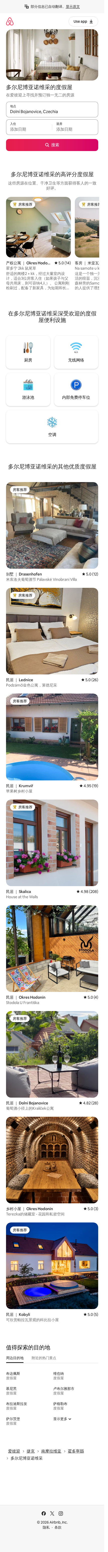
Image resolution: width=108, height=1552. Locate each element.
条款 (58, 1527)
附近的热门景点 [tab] (44, 1358)
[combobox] (52, 112)
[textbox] (29, 129)
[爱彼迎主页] (10, 21)
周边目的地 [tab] (15, 1358)
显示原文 (73, 6)
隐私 (46, 1527)
